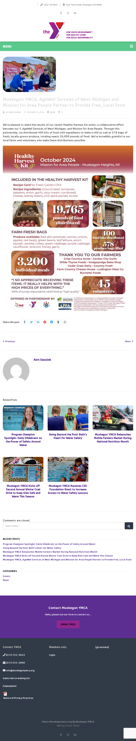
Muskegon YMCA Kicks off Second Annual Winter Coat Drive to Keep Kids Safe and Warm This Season (23, 491)
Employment (10, 685)
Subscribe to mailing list (16, 677)
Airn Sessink (15, 112)
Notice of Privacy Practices (18, 697)
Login (52, 654)
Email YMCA (68, 624)
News (52, 112)
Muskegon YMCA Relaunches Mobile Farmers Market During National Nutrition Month (113, 438)
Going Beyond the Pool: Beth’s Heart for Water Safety (68, 436)
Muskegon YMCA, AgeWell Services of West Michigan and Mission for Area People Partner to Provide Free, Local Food (67, 559)
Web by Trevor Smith (68, 725)
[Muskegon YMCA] (68, 30)
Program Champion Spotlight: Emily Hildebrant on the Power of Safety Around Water (23, 440)
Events (6, 576)
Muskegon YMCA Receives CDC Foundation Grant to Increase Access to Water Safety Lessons (68, 489)
